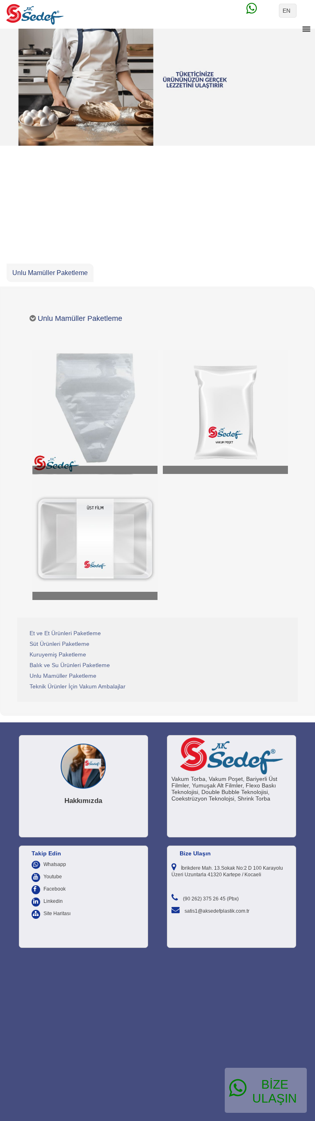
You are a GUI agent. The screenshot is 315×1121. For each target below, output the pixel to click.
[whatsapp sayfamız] (261, 10)
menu (306, 29)
